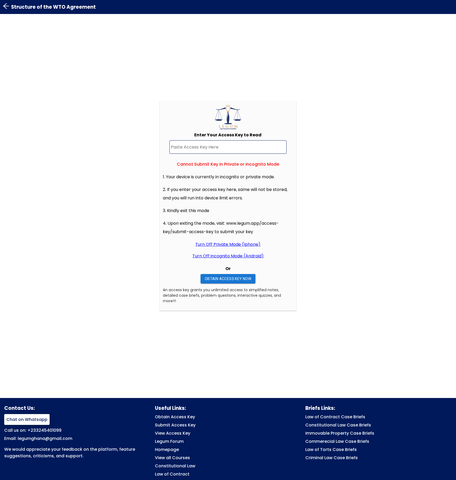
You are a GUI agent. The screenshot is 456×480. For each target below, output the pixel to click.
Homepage (167, 450)
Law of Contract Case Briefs (335, 417)
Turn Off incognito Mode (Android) (228, 256)
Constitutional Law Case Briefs (338, 425)
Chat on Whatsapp (27, 419)
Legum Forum (169, 441)
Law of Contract (172, 474)
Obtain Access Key (175, 417)
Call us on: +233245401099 (32, 430)
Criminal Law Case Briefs (331, 458)
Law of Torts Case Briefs (331, 450)
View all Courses (172, 458)
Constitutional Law (175, 466)
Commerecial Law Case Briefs (337, 441)
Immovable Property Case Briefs (339, 433)
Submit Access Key (175, 425)
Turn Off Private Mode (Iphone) (227, 244)
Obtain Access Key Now (228, 279)
